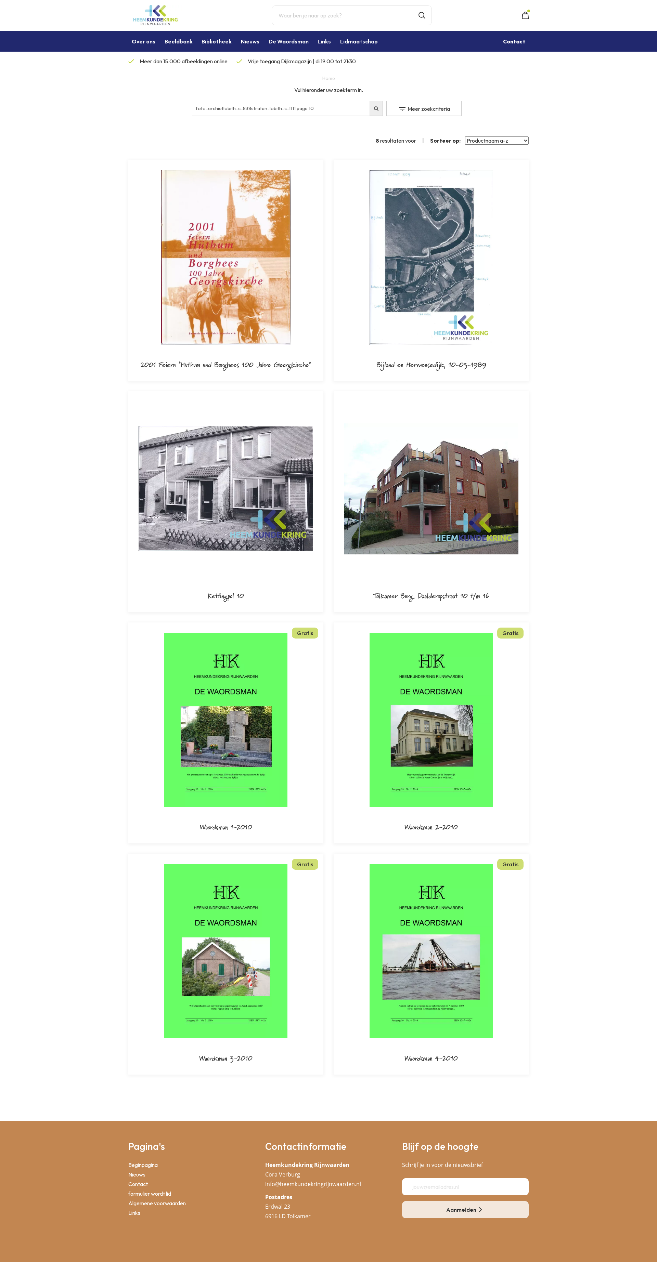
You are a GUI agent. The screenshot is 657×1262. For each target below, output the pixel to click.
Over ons (143, 41)
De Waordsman (289, 41)
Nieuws (250, 41)
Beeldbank (179, 41)
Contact (138, 1184)
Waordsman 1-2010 (226, 827)
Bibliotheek (217, 41)
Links (324, 41)
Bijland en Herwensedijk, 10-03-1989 (431, 364)
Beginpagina (143, 1164)
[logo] (155, 14)
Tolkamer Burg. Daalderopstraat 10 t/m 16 (431, 596)
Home (328, 78)
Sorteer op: (445, 140)
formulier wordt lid (149, 1193)
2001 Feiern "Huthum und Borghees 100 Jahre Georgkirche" (226, 364)
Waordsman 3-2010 (226, 1058)
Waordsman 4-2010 (431, 1058)
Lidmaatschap (359, 41)
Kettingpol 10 (226, 596)
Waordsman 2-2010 (431, 827)
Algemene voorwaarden (157, 1203)
